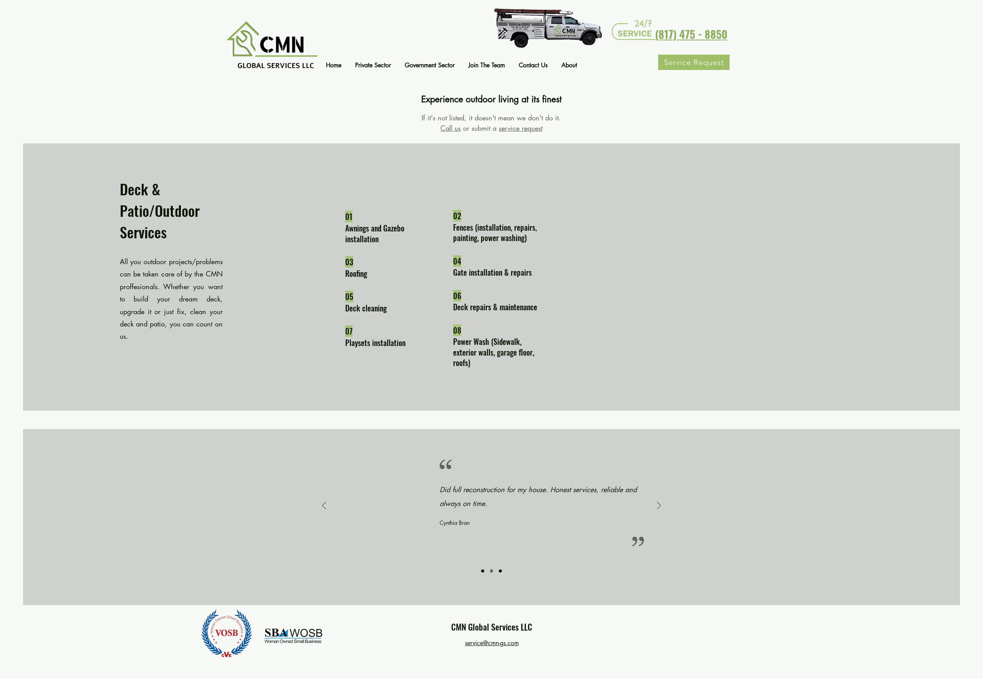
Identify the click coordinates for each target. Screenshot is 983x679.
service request (521, 128)
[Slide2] (491, 570)
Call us (450, 128)
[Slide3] (500, 570)
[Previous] (324, 506)
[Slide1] (482, 570)
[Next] (659, 506)
